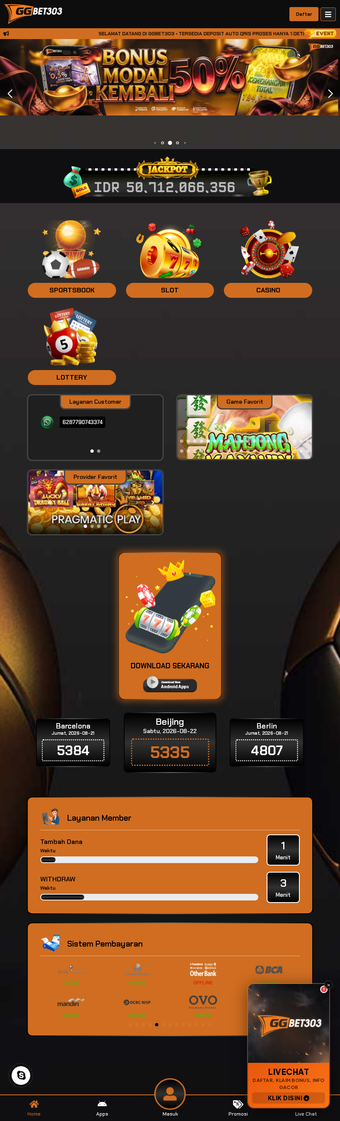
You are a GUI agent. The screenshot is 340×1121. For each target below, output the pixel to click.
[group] (244, 427)
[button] (330, 94)
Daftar (304, 14)
